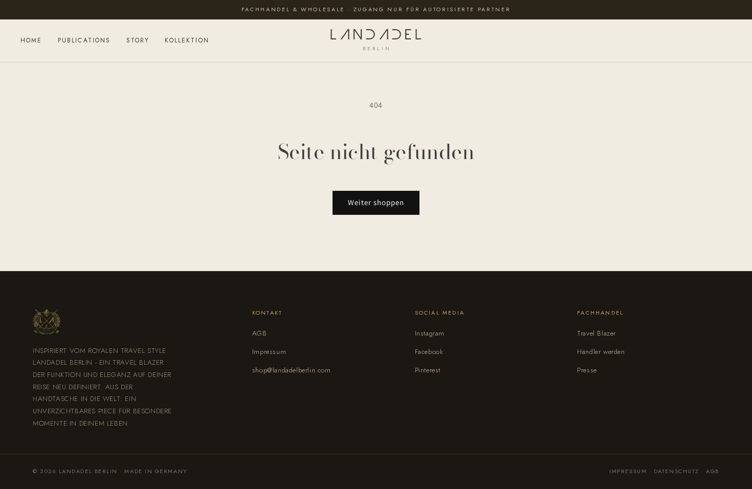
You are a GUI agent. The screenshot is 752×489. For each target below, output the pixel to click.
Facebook (429, 352)
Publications (84, 40)
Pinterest (427, 370)
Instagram (430, 333)
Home (31, 40)
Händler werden (601, 352)
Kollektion (187, 40)
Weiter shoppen (376, 202)
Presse (587, 370)
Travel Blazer (596, 333)
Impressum (269, 352)
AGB (259, 333)
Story (138, 40)
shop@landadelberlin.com (291, 370)
